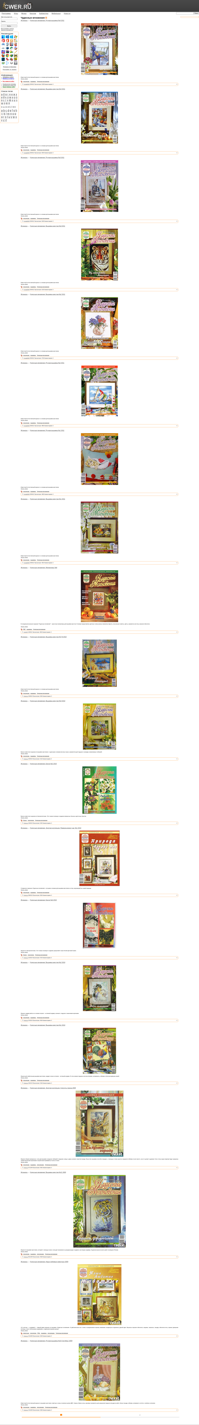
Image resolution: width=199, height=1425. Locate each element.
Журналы (24, 20)
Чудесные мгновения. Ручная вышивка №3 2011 (47, 157)
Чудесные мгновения (43, 81)
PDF (24, 629)
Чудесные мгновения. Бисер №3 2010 (43, 900)
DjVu (38, 1333)
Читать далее (24, 78)
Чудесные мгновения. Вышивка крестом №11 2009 (48, 1172)
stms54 (26, 632)
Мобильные (56, 13)
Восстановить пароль (7, 28)
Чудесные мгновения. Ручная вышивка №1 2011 (47, 430)
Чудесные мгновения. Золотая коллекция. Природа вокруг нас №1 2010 (55, 828)
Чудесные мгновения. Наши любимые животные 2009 (49, 1262)
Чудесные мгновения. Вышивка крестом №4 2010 (47, 701)
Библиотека (43, 13)
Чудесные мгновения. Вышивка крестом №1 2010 (47, 1025)
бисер (25, 820)
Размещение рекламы (9, 84)
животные (26, 1333)
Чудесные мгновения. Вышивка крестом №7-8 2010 (48, 637)
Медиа (23, 13)
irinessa (26, 696)
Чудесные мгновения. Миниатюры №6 (43, 567)
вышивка (33, 81)
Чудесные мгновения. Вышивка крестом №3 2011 (47, 226)
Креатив (33, 13)
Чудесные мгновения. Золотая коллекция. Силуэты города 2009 (53, 1088)
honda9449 (27, 84)
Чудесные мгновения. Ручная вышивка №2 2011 (47, 363)
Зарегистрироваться (7, 30)
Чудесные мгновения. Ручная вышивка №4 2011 (47, 20)
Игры (16, 13)
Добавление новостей (9, 85)
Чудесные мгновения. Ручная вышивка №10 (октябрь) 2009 (51, 1341)
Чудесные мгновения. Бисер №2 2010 (43, 764)
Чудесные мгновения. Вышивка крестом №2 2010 (47, 962)
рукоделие (26, 81)
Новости (67, 13)
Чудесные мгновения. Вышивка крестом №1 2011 (47, 499)
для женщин (40, 1164)
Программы (6, 13)
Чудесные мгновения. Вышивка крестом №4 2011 (47, 89)
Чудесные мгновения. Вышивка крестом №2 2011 (47, 294)
